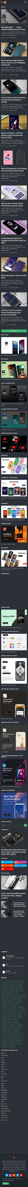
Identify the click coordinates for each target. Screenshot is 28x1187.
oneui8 (9, 1031)
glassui (19, 1001)
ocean (13, 1028)
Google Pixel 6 (13, 1004)
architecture (5, 987)
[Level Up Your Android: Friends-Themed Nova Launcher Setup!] (14, 193)
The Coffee (4, 1099)
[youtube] (21, 1175)
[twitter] (6, 1175)
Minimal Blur (4, 1090)
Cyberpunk (9, 993)
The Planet (3, 1094)
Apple (2, 1076)
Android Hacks (12, 984)
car (21, 990)
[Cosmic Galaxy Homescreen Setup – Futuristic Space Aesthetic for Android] (14, 87)
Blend (2, 1085)
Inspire (2, 1067)
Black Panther (4, 1106)
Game (3, 1001)
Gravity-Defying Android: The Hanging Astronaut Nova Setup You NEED (13, 241)
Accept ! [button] (6, 1183)
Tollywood (4, 1043)
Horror (4, 1010)
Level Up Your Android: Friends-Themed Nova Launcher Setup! (12, 205)
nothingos (19, 1025)
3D (3, 981)
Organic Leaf (4, 1117)
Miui (15, 1016)
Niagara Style (15, 1022)
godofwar (4, 1004)
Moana (20, 1016)
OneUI (18, 1028)
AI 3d (22, 981)
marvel (19, 1013)
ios (17, 1010)
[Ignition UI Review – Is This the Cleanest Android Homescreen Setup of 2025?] (14, 122)
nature (3, 1019)
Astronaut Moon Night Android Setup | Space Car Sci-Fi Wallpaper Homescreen (13, 63)
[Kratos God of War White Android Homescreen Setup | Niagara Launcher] (14, 882)
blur (17, 990)
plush (10, 1037)
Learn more (10, 1180)
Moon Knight (4, 1055)
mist (10, 1016)
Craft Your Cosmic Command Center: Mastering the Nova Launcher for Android (11, 313)
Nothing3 (11, 1025)
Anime (20, 984)
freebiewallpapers (17, 999)
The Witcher (4, 1115)
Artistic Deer (4, 1120)
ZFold (2, 1060)
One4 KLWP (4, 1092)
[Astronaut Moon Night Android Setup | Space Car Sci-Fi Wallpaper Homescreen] (14, 49)
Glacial (2, 1087)
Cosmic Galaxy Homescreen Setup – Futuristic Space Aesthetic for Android (13, 100)
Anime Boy (3, 1097)
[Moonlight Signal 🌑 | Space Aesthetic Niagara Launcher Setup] (14, 16)
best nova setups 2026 (7, 990)
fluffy (23, 996)
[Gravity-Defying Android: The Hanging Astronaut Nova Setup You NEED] (14, 227)
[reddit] (14, 1175)
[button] (2, 2)
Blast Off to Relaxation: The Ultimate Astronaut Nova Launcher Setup (14, 170)
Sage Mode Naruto (6, 1111)
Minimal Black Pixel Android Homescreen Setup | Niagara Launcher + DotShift (19, 914)
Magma (3, 1062)
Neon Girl (3, 1104)
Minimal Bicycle (5, 1108)
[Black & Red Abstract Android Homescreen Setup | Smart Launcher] (6, 904)
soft (22, 1037)
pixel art (4, 1037)
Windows (12, 1046)
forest (8, 999)
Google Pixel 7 (5, 1007)
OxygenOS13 (5, 1034)
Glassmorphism (11, 1001)
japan (9, 1013)
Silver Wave (4, 1074)
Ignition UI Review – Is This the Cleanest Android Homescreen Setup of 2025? (12, 135)
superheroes (19, 1040)
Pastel (20, 1034)
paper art (13, 1034)
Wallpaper (4, 1046)
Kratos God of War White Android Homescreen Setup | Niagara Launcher (13, 896)
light (14, 1013)
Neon (9, 1019)
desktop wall (5, 996)
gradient (14, 1007)
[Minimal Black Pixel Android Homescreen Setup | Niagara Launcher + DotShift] (6, 913)
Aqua (2, 1058)
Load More (14, 331)
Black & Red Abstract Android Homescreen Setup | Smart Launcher (19, 904)
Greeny (3, 1064)
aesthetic (16, 981)
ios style (22, 1010)
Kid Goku (3, 1113)
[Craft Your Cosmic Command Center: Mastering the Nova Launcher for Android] (14, 299)
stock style (10, 1040)
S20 (2, 1078)
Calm (2, 1101)
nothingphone (5, 1028)
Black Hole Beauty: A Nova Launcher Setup (14, 277)
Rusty (2, 1071)
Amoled (4, 984)
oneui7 (3, 1031)
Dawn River (4, 1069)
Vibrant (20, 1043)
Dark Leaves (4, 1081)
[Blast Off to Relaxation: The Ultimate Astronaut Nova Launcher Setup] (14, 158)
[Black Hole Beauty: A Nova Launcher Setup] (14, 265)
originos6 (16, 1031)
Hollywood (21, 1007)
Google (3, 1053)
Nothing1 (4, 1025)
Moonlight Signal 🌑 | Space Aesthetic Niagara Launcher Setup (13, 28)
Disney (12, 996)
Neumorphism (5, 1022)
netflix (15, 1019)
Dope (18, 996)
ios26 (3, 1013)
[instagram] (10, 1175)
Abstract (9, 981)
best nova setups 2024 (16, 987)
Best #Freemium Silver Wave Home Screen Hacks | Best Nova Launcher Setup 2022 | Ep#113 (13, 852)
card (3, 993)
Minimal (4, 1016)
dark (16, 993)
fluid (3, 999)
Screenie (16, 1037)
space (3, 1040)
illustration (10, 1010)
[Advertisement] (14, 590)
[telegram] (17, 1175)
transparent (13, 1043)
